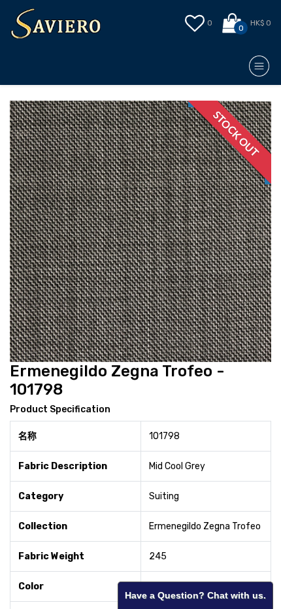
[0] (233, 23)
